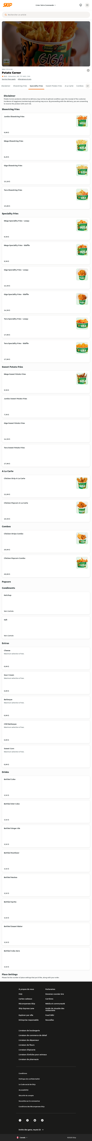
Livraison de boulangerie (29, 1030)
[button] (6, 85)
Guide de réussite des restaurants (54, 1009)
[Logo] (8, 5)
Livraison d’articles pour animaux (33, 1054)
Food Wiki (49, 1015)
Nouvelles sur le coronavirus (29, 1101)
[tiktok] (43, 1122)
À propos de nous (26, 989)
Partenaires (50, 989)
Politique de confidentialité (29, 1079)
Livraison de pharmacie (29, 1059)
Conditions (23, 1073)
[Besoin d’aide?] (80, 5)
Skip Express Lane (26, 1008)
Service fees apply (9, 79)
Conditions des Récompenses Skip (31, 1106)
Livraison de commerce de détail (33, 1035)
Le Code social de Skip (27, 1084)
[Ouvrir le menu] (87, 5)
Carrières (49, 999)
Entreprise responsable (29, 1020)
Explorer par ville (26, 1015)
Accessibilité (23, 1090)
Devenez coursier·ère (54, 994)
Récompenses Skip (27, 1003)
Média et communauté (55, 1003)
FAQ (20, 994)
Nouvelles (49, 1020)
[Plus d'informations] (88, 70)
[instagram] (36, 1122)
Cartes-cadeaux (25, 999)
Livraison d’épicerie (27, 1049)
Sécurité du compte (26, 1095)
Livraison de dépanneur (29, 1040)
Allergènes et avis (24, 79)
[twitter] (21, 1122)
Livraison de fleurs (26, 1045)
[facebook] (28, 1122)
